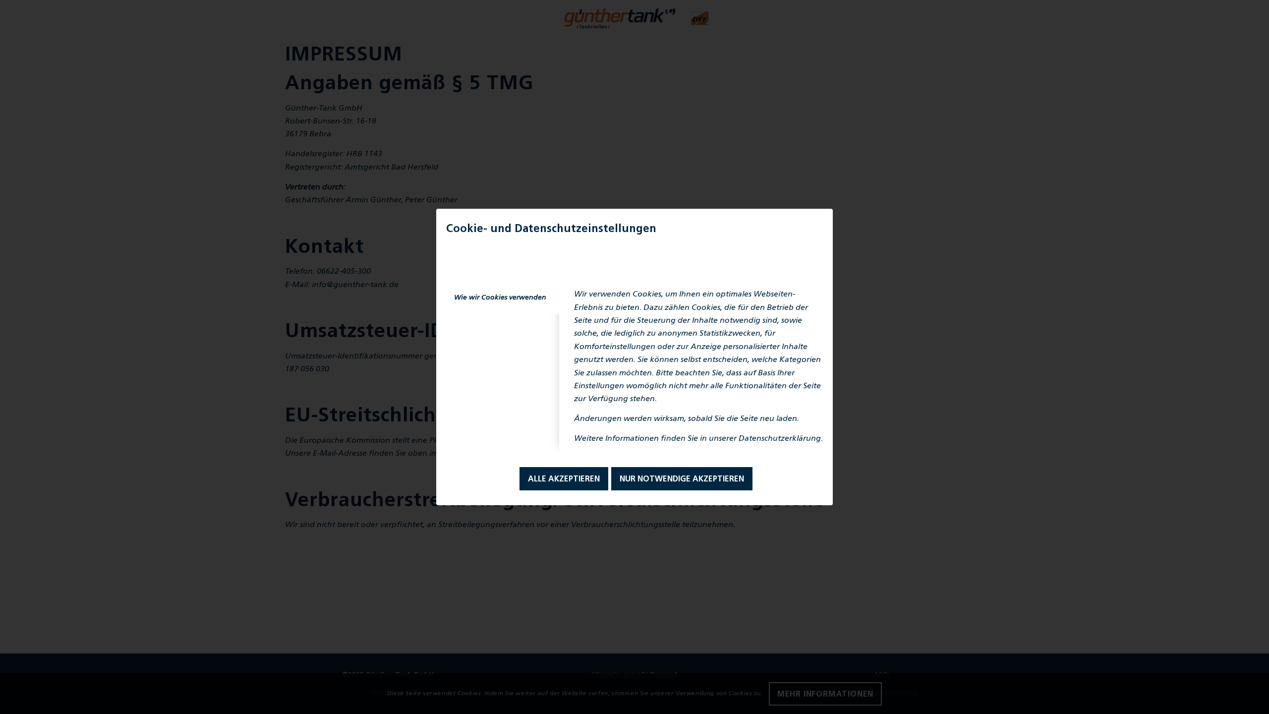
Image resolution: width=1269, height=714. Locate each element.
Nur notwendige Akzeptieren (682, 479)
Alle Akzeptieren (564, 479)
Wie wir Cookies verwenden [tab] (500, 297)
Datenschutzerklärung (780, 439)
